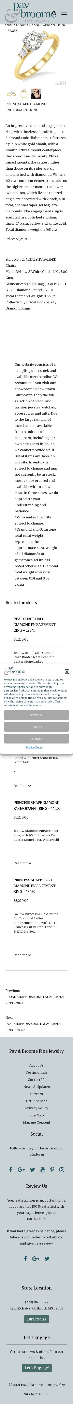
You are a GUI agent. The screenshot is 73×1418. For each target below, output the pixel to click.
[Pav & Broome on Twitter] (32, 1170)
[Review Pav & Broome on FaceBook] (25, 1258)
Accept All (36, 715)
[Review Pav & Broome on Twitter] (47, 1258)
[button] (67, 672)
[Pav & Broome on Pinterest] (52, 1170)
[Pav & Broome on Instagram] (62, 1170)
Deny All (36, 727)
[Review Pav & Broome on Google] (36, 1258)
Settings (36, 738)
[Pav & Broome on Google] (21, 1170)
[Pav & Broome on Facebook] (10, 1170)
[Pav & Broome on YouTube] (43, 1170)
